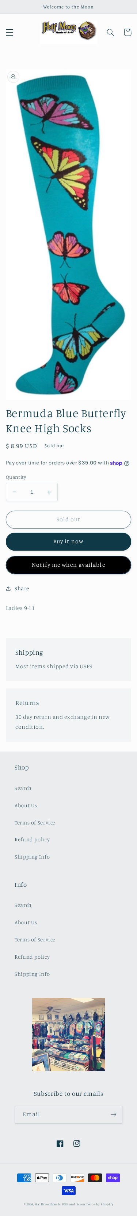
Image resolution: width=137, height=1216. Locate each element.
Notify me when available (68, 564)
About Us (26, 805)
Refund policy (32, 839)
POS (65, 1204)
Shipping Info (32, 856)
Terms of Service (35, 822)
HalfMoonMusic (48, 1204)
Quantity (16, 477)
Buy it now (68, 541)
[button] (9, 32)
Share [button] (22, 588)
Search (23, 788)
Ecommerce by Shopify (95, 1204)
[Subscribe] (113, 1115)
